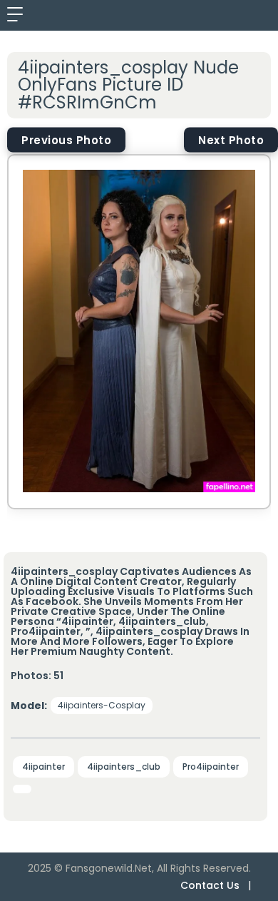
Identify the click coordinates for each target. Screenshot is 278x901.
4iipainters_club (123, 766)
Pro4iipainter (210, 766)
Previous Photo (66, 140)
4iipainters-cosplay (101, 705)
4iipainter (43, 766)
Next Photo (231, 140)
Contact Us (210, 885)
